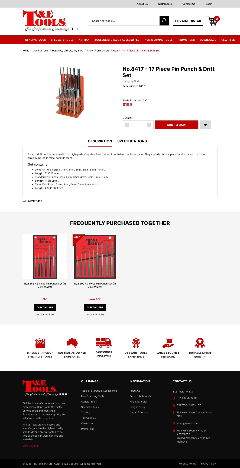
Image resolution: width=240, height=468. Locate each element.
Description (100, 141)
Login (209, 3)
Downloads (208, 39)
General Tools (89, 401)
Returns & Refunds (140, 396)
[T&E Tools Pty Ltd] (51, 20)
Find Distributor (138, 401)
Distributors (165, 3)
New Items (228, 39)
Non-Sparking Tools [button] (159, 39)
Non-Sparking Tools (92, 396)
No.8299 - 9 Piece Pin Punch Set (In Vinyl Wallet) (95, 285)
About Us (142, 3)
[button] (205, 124)
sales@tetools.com (187, 423)
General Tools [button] (35, 39)
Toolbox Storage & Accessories (99, 390)
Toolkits (85, 412)
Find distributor (188, 20)
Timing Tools (88, 417)
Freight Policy (137, 406)
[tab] (102, 143)
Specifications (132, 141)
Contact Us (188, 3)
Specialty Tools (90, 406)
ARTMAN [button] (84, 39)
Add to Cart (177, 125)
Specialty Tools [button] (62, 39)
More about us (30, 445)
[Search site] (164, 20)
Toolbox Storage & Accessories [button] (117, 39)
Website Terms (187, 463)
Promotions (186, 39)
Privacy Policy (208, 463)
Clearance (87, 423)
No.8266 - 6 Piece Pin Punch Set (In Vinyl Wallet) (45, 285)
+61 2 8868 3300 (187, 398)
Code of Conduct (139, 412)
